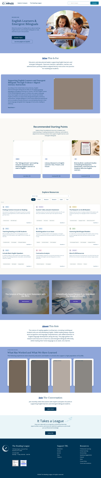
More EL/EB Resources (76, 253)
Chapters (59, 457)
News (81, 459)
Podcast (82, 457)
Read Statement (25, 301)
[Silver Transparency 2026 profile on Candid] (15, 463)
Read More (29, 222)
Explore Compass (23, 3)
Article (39, 199)
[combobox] (80, 3)
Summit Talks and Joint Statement (47, 210)
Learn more (50, 409)
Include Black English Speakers (13, 253)
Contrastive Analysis (43, 253)
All (33, 199)
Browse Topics (18, 37)
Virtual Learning (84, 451)
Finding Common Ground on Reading (15, 210)
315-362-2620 (15, 453)
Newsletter (60, 449)
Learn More (75, 301)
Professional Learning (85, 449)
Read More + (11, 107)
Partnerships (83, 453)
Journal (59, 453)
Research (54, 199)
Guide (61, 199)
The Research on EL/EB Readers (79, 210)
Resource (46, 199)
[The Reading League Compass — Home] (8, 3)
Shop (58, 455)
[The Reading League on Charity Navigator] (23, 463)
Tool (67, 199)
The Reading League (35, 3)
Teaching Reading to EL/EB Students (15, 231)
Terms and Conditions (85, 463)
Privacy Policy (83, 461)
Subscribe (50, 433)
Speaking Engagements (86, 455)
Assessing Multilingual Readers (79, 231)
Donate (95, 3)
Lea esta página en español (22, 41)
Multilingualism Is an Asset (45, 231)
